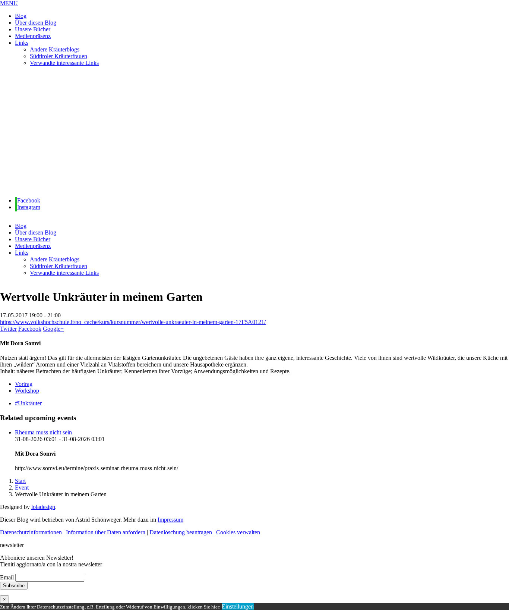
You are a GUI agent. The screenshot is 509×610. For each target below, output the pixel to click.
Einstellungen (238, 606)
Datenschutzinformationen (31, 532)
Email (7, 577)
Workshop (27, 390)
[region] (254, 131)
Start (20, 481)
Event (22, 487)
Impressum (170, 519)
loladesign (43, 507)
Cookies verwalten (238, 532)
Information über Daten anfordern (105, 532)
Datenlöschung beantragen (180, 532)
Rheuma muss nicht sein (43, 432)
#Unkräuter (28, 403)
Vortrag (23, 384)
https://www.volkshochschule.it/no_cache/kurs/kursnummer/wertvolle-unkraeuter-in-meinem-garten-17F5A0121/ (133, 322)
